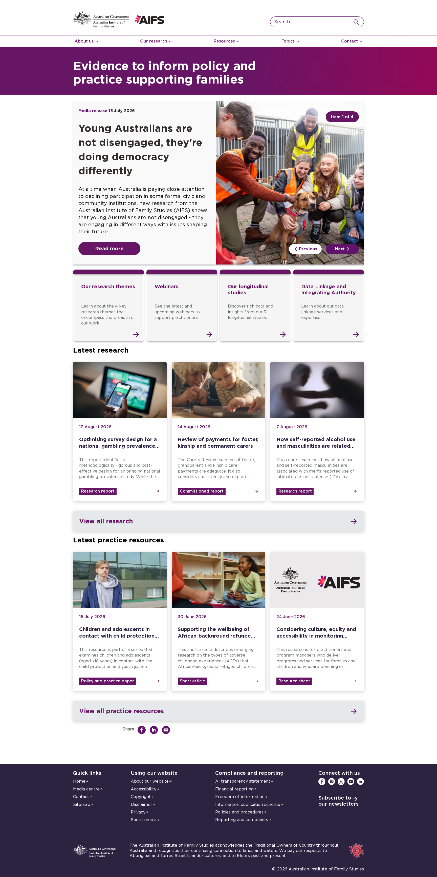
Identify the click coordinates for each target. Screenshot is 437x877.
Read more (109, 248)
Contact (349, 41)
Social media (144, 820)
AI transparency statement (242, 781)
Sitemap (81, 805)
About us (84, 41)
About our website (150, 781)
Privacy (138, 812)
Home (79, 781)
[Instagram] (331, 781)
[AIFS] (118, 27)
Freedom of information (240, 797)
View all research (106, 521)
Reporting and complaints (241, 820)
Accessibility (143, 789)
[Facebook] (321, 781)
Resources (224, 41)
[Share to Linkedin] (155, 730)
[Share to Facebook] (143, 730)
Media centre (86, 789)
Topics (288, 41)
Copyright (141, 797)
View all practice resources (121, 710)
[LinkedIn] (360, 781)
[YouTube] (350, 781)
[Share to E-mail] (167, 730)
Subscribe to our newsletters (338, 801)
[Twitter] (341, 781)
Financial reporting (234, 789)
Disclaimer (141, 805)
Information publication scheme (247, 805)
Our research (153, 41)
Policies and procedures (239, 812)
